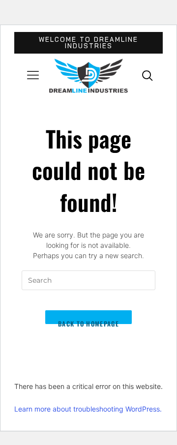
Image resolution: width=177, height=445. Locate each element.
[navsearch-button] (147, 75)
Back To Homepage (88, 322)
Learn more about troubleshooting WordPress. (88, 409)
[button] (33, 76)
